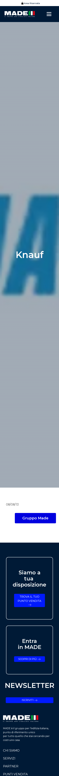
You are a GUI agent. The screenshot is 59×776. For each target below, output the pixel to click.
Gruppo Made (35, 518)
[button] (29, 3)
